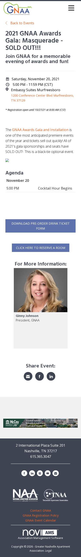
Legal (48, 550)
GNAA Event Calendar (40, 520)
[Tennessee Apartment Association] (55, 495)
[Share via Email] (28, 376)
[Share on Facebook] (39, 376)
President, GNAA (28, 320)
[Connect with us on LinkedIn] (32, 473)
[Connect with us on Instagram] (40, 473)
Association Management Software (40, 538)
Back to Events (22, 23)
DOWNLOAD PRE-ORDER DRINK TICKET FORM (40, 225)
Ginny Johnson (27, 316)
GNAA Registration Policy (41, 515)
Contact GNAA (40, 510)
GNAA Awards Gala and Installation (40, 129)
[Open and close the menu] (54, 8)
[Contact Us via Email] (55, 473)
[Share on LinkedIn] (51, 376)
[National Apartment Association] (25, 495)
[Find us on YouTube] (48, 473)
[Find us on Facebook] (24, 473)
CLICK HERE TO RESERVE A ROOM (40, 248)
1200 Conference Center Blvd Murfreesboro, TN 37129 (42, 97)
